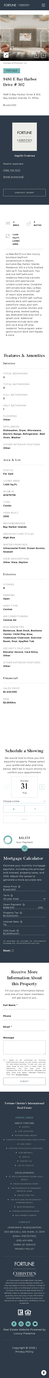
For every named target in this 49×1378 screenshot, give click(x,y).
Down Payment (12, 904)
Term (6, 895)
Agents (26, 1127)
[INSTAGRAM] (21, 1323)
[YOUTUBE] (35, 1323)
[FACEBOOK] (14, 1323)
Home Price (10, 886)
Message (8, 1037)
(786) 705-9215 (11, 170)
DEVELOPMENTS (24, 1173)
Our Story (25, 1144)
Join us (26, 1157)
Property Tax (11, 912)
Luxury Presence (24, 1333)
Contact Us (26, 1161)
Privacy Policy (22, 1074)
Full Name (9, 1005)
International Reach (26, 1135)
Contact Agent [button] (24, 193)
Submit (24, 1081)
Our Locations (25, 1131)
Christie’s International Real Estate (25, 1140)
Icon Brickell (26, 1153)
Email (6, 1027)
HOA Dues (9, 930)
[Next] (42, 787)
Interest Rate (11, 921)
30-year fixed (11, 899)
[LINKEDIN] (28, 1323)
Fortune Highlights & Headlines (26, 1148)
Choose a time (11, 801)
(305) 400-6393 (24, 1240)
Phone (7, 1016)
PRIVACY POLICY (24, 1249)
